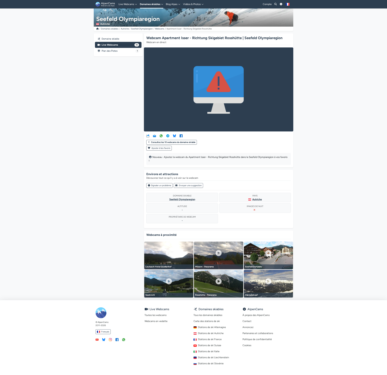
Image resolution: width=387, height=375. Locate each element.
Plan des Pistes (120, 50)
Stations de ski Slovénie (211, 363)
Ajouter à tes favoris (160, 148)
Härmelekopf (251, 295)
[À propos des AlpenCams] (281, 4)
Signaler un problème (161, 185)
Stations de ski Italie (209, 351)
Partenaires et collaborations (257, 333)
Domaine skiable (110, 38)
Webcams (159, 28)
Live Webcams (120, 44)
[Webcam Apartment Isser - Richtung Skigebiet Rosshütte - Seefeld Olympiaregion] (218, 89)
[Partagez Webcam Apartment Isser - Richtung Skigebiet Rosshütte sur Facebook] (181, 135)
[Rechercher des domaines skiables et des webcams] (275, 4)
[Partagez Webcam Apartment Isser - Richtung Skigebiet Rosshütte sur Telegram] (167, 135)
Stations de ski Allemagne (212, 327)
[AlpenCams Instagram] (110, 339)
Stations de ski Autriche (211, 333)
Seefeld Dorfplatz (253, 266)
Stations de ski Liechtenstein (213, 357)
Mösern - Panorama (204, 266)
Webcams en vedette (156, 321)
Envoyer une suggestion (190, 185)
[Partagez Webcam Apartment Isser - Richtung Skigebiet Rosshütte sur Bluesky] (174, 135)
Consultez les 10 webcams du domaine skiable (173, 142)
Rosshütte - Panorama (205, 295)
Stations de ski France (210, 339)
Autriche (125, 28)
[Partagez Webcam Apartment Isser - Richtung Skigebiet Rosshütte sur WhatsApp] (161, 135)
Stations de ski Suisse (209, 345)
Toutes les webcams (155, 315)
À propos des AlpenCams (256, 315)
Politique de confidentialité (257, 339)
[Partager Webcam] (147, 135)
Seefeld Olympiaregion (142, 28)
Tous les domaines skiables (208, 315)
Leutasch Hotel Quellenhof (158, 266)
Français (105, 331)
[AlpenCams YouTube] (97, 339)
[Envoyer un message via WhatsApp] (123, 339)
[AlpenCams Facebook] (117, 339)
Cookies (246, 345)
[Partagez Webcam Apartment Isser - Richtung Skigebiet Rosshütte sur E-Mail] (154, 135)
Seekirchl (150, 295)
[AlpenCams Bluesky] (103, 339)
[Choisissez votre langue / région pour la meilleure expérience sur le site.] (287, 4)
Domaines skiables (110, 28)
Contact (246, 321)
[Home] (97, 28)
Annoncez (248, 327)
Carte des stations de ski (207, 321)
